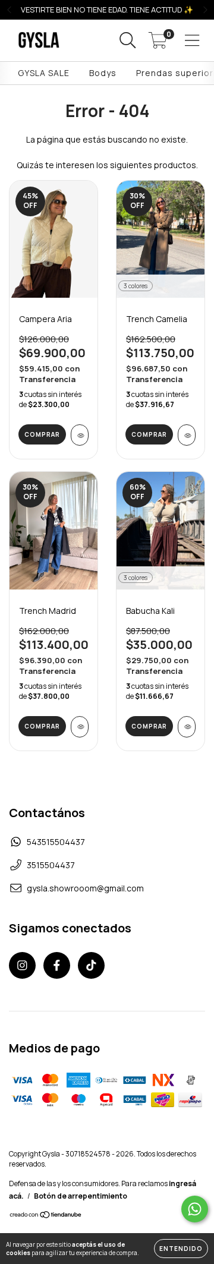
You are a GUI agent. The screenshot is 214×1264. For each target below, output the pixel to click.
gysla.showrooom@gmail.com (85, 888)
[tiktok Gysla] (91, 965)
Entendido (181, 1248)
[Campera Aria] (80, 435)
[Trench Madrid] (80, 726)
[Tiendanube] (46, 1216)
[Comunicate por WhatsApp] (194, 1209)
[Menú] (192, 40)
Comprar (42, 434)
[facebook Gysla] (56, 965)
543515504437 (56, 841)
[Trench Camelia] (187, 435)
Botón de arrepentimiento (80, 1196)
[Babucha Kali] (187, 726)
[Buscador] (128, 40)
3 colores (135, 286)
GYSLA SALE (44, 72)
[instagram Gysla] (22, 965)
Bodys (103, 72)
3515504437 (51, 865)
